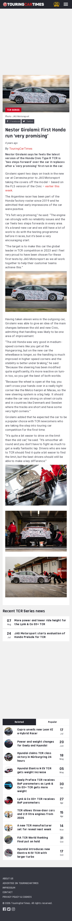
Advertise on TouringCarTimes (21, 883)
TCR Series (13, 110)
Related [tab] (19, 722)
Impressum (9, 887)
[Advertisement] (36, 37)
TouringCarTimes (21, 148)
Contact (8, 892)
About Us (8, 878)
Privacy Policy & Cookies (17, 897)
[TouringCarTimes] (24, 4)
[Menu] (65, 4)
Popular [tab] (52, 722)
